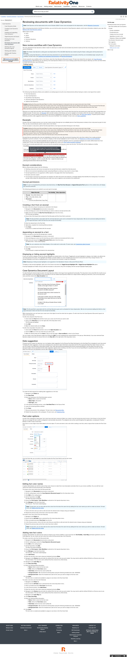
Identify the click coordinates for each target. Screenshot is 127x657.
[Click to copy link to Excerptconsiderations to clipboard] (43, 165)
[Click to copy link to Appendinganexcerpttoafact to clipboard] (50, 232)
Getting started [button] (48, 6)
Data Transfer (42, 625)
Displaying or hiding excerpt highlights (90, 139)
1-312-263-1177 (92, 628)
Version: (3, 20)
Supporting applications (11, 16)
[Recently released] (121, 16)
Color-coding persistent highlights (72, 142)
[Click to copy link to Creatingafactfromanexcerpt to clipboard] (50, 204)
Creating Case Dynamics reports (11, 29)
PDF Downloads (76, 630)
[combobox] (61, 11)
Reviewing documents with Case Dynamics (12, 43)
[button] (92, 12)
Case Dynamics (20, 16)
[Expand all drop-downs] (123, 16)
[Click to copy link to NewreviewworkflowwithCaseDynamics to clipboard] (63, 45)
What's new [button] (39, 6)
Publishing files (60, 412)
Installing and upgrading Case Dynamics (11, 33)
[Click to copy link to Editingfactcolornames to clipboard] (45, 483)
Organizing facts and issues (12, 36)
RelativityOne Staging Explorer (42, 628)
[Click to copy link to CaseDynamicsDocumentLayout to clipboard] (56, 270)
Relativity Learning (9, 59)
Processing (59, 630)
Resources (75, 625)
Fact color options (86, 114)
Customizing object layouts (83, 244)
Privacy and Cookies (63, 653)
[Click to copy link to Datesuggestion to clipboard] (40, 340)
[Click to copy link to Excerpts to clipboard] (32, 119)
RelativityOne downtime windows (76, 635)
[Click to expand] (45, 76)
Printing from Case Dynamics (9, 39)
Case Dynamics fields (10, 26)
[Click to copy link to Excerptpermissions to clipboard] (41, 182)
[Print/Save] (126, 16)
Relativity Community (93, 25)
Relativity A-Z (75, 628)
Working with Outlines (10, 50)
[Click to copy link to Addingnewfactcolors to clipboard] (44, 532)
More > (26, 630)
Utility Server (42, 632)
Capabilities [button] (66, 6)
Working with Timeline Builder (10, 54)
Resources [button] (82, 6)
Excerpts (44, 113)
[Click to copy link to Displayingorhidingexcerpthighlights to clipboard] (56, 254)
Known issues (9, 630)
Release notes (9, 628)
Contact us (92, 625)
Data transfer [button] (58, 6)
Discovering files (59, 410)
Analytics (59, 628)
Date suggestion (81, 116)
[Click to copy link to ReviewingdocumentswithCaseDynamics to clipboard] (73, 22)
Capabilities (3, 16)
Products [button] (88, 6)
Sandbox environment (26, 628)
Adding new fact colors (38, 508)
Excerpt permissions (67, 56)
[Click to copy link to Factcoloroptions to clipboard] (41, 416)
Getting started (26, 625)
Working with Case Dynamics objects (10, 47)
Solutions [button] (74, 6)
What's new (9, 625)
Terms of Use (70, 653)
